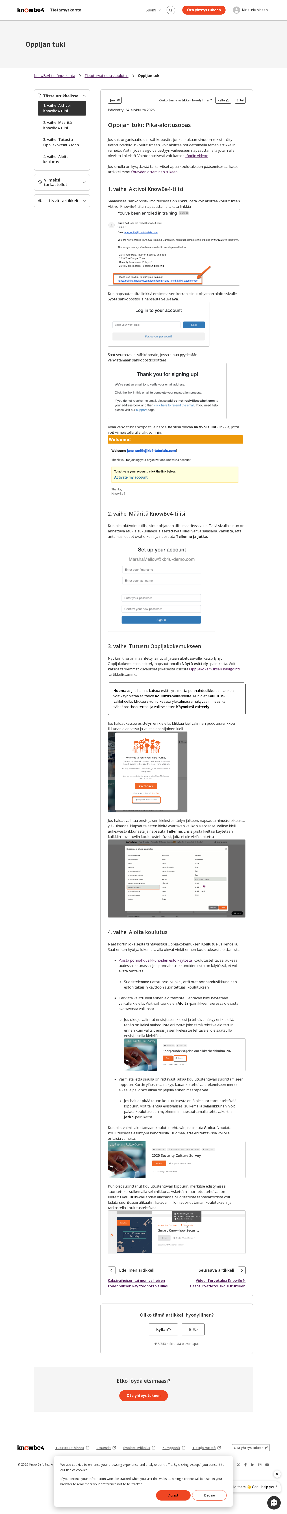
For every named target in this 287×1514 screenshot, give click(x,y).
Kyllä (221, 100)
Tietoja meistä (206, 1448)
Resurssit (106, 1448)
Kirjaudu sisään (255, 10)
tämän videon (196, 155)
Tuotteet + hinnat (72, 1448)
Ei (238, 100)
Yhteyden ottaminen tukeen (154, 171)
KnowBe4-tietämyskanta (54, 75)
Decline (209, 1495)
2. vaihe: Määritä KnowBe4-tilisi (57, 125)
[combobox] (171, 10)
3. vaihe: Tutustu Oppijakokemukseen (61, 142)
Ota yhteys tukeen (204, 9)
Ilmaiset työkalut (139, 1448)
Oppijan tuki (149, 75)
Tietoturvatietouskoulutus (106, 75)
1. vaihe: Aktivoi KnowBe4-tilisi (57, 108)
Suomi (151, 10)
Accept (173, 1495)
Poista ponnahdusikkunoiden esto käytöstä (155, 960)
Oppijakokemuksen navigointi (214, 669)
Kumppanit (174, 1448)
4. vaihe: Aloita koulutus (56, 159)
